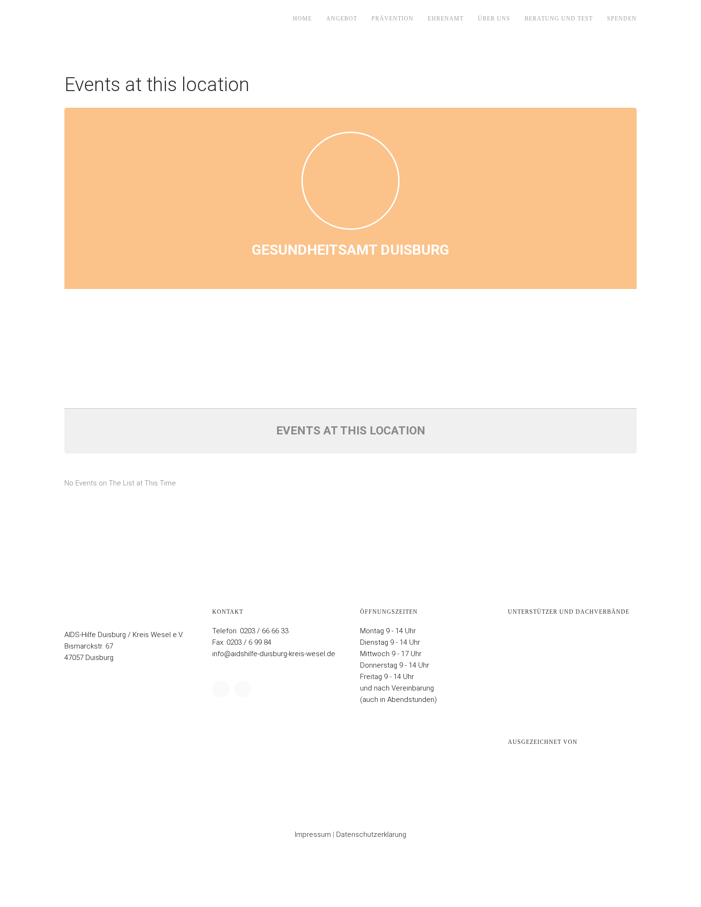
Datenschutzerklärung (371, 834)
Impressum (313, 834)
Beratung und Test (559, 18)
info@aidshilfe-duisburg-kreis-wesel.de (273, 653)
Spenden (622, 18)
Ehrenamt (446, 18)
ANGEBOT (341, 18)
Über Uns (494, 18)
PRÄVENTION (392, 18)
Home (302, 18)
